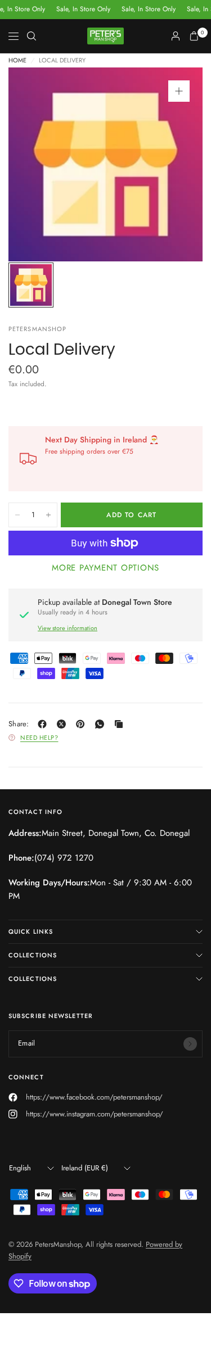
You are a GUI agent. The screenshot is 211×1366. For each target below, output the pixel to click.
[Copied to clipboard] (121, 724)
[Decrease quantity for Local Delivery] (17, 515)
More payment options (105, 568)
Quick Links (30, 931)
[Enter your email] (190, 1044)
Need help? (39, 737)
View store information (67, 627)
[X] (63, 724)
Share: (18, 723)
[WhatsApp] (102, 724)
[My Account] (176, 36)
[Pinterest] (82, 724)
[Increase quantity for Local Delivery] (48, 515)
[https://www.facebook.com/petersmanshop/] (44, 724)
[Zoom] (179, 91)
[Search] (32, 36)
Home (17, 60)
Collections (32, 955)
